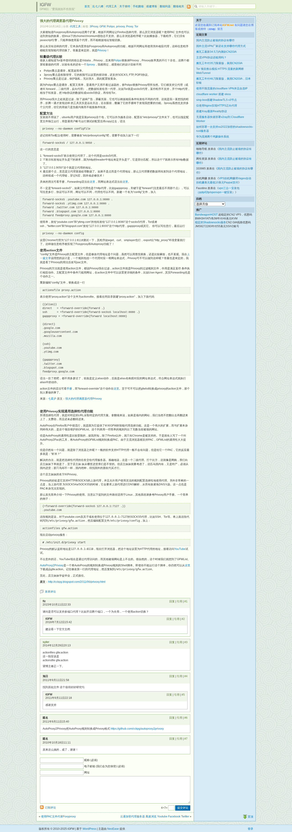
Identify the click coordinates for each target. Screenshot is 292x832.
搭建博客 (151, 6)
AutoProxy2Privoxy (51, 565)
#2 (183, 619)
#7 (186, 738)
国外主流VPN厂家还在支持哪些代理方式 (221, 46)
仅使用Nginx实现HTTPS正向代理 (216, 105)
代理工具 (111, 6)
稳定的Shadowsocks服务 (210, 222)
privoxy (120, 26)
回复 (172, 601)
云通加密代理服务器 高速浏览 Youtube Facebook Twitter (154, 816)
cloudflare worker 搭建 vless (213, 94)
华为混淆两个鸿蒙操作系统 (212, 136)
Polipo (111, 26)
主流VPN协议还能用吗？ (211, 57)
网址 (87, 772)
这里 (92, 181)
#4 (186, 676)
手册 (69, 388)
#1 (186, 601)
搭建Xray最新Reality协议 (211, 111)
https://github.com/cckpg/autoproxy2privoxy (137, 728)
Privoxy (102, 50)
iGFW (45, 4)
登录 (250, 828)
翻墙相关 (178, 6)
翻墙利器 (165, 6)
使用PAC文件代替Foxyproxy (58, 816)
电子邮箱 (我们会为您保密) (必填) (104, 766)
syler (46, 642)
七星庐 (52, 398)
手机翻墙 (138, 6)
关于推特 (124, 6)
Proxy (129, 26)
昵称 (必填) (91, 760)
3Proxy (94, 26)
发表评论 (50, 591)
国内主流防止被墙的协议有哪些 (215, 40)
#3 (186, 642)
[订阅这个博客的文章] (188, 6)
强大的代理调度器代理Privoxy (83, 398)
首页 (87, 6)
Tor (136, 26)
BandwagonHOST (206, 214)
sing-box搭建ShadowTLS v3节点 (216, 99)
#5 (183, 694)
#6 (186, 717)
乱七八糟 (97, 6)
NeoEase (113, 828)
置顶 (250, 816)
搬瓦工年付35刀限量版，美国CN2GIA (219, 63)
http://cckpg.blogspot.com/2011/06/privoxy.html (76, 581)
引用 (179, 601)
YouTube (179, 549)
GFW (102, 26)
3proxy (90, 64)
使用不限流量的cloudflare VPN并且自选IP (222, 88)
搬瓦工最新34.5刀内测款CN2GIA (216, 51)
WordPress (89, 828)
